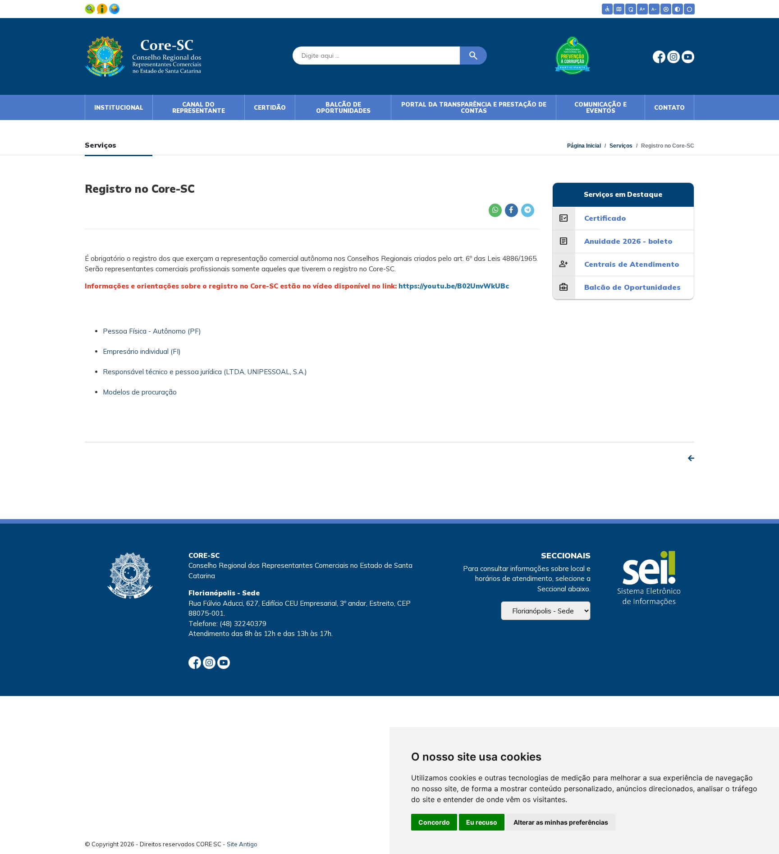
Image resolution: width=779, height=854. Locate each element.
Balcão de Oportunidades (343, 107)
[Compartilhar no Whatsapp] (495, 210)
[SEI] (649, 579)
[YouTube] (688, 56)
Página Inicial (584, 146)
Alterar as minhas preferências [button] (560, 822)
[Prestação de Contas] (114, 8)
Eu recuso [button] (481, 822)
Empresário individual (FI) (142, 351)
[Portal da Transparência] (91, 8)
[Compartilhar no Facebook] (511, 210)
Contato (669, 107)
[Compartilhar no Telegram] (527, 210)
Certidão (270, 107)
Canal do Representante (198, 107)
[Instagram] (674, 56)
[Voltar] (691, 458)
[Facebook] (660, 56)
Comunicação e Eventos (600, 107)
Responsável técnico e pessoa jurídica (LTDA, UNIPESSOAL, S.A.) (205, 371)
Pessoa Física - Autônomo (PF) (152, 331)
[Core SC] (143, 55)
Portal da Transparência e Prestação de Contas (473, 107)
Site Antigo (242, 844)
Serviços (620, 146)
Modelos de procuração (140, 392)
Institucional (118, 107)
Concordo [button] (434, 822)
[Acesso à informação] (103, 8)
